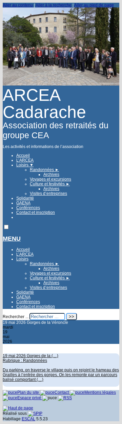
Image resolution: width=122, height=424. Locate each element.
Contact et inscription (35, 212)
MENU (12, 238)
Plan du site (28, 392)
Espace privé (29, 397)
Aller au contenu (18, 5)
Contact (62, 392)
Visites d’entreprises (48, 193)
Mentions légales (100, 392)
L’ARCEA (25, 160)
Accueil (23, 155)
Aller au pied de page (94, 5)
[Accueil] (61, 84)
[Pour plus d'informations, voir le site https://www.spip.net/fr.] (35, 413)
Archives (51, 174)
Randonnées (44, 169)
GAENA (23, 203)
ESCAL (28, 419)
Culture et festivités (50, 184)
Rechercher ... (15, 316)
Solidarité (25, 198)
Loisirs (25, 165)
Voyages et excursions (50, 179)
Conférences (28, 207)
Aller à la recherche (54, 5)
